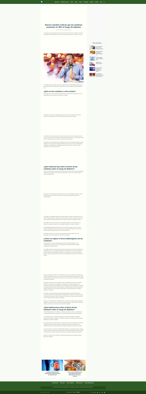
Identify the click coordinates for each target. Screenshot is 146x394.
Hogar (80, 1)
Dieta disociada (79, 382)
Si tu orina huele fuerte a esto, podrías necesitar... (99, 47)
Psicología (86, 1)
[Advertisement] (63, 14)
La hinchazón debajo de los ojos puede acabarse (99, 75)
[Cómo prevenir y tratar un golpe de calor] (93, 58)
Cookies (70, 392)
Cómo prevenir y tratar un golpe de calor (99, 58)
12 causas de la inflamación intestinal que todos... (99, 69)
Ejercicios (57, 1)
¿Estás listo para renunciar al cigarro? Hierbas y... (99, 53)
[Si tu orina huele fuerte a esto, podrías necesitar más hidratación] (93, 47)
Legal (67, 392)
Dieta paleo (62, 382)
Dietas (76, 1)
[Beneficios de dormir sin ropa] (93, 64)
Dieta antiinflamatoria (89, 382)
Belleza (96, 1)
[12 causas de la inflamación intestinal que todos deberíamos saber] (93, 69)
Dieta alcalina (55, 382)
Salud (72, 1)
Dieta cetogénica (70, 382)
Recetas (91, 1)
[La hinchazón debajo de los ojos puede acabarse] (93, 74)
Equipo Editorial (68, 29)
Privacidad (74, 392)
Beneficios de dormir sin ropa (99, 63)
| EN (101, 1)
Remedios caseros (65, 1)
